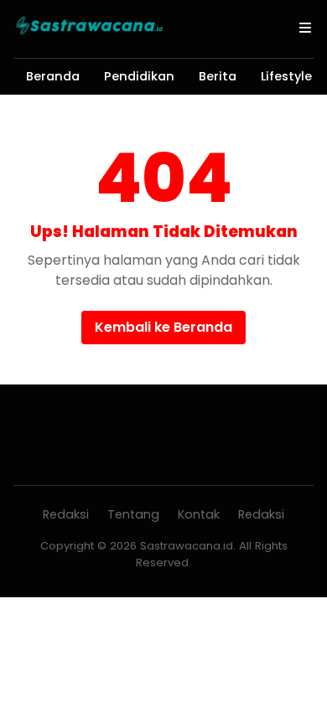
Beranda (53, 76)
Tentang (133, 514)
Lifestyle (286, 76)
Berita (217, 76)
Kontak (199, 514)
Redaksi (66, 514)
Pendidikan (139, 76)
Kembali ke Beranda (163, 327)
